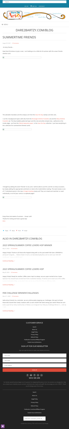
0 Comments (15, 43)
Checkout (42, 6)
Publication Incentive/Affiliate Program (34, 339)
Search (34, 327)
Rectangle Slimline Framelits (40, 119)
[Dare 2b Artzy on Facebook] (27, 375)
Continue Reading (8, 261)
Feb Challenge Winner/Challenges (21, 293)
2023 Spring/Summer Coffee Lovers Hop (23, 269)
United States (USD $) (33, 419)
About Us (34, 329)
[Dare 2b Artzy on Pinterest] (34, 375)
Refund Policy (34, 337)
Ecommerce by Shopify (42, 423)
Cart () (34, 6)
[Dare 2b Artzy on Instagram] (38, 375)
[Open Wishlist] (2, 426)
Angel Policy (34, 332)
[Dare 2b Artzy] (34, 15)
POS (33, 423)
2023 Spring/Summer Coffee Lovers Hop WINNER (27, 245)
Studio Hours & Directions (34, 342)
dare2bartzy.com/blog (34, 30)
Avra (4, 221)
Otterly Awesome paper (26, 123)
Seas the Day (39, 115)
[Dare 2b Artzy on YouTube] (31, 375)
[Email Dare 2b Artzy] (41, 375)
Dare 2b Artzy (28, 423)
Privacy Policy (34, 334)
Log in (26, 6)
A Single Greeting (28, 191)
